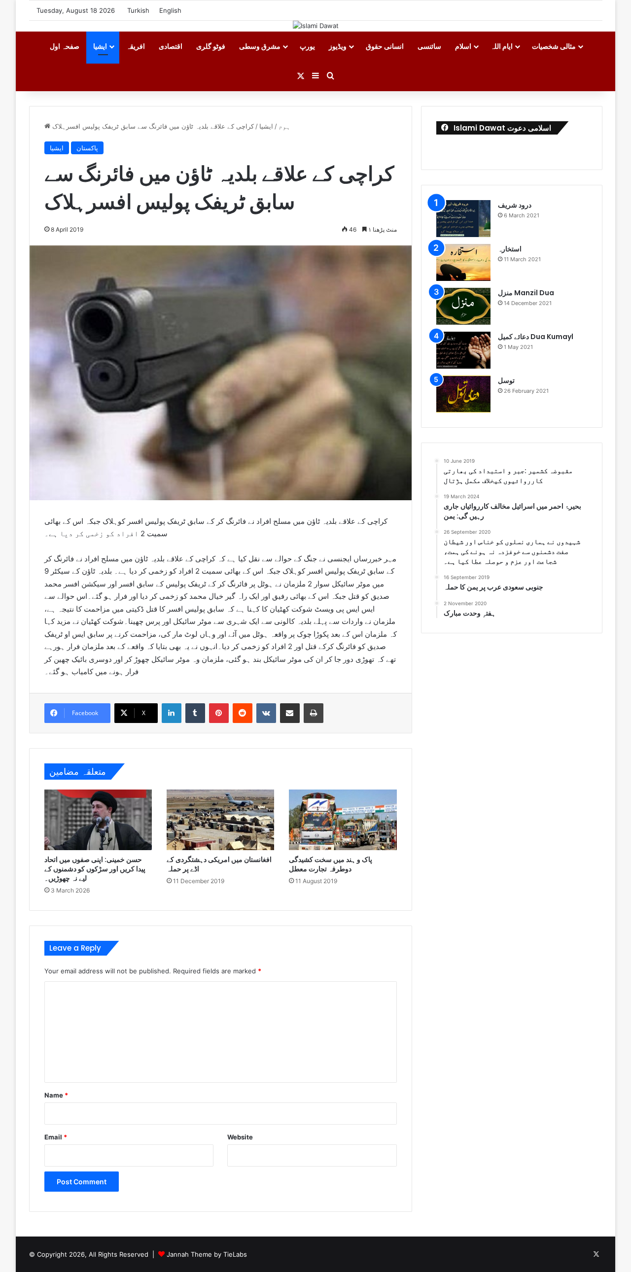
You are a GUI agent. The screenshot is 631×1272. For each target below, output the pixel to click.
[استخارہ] (463, 262)
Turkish (138, 10)
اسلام (463, 46)
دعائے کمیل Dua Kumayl (535, 337)
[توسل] (463, 394)
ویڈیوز (338, 46)
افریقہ (135, 46)
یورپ (307, 46)
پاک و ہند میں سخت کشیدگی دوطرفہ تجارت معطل (330, 864)
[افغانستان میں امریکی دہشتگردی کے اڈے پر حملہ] (220, 820)
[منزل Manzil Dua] (463, 306)
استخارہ (510, 249)
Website (240, 1137)
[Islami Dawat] (316, 25)
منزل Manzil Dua (526, 293)
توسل (506, 380)
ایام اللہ (502, 46)
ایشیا (100, 46)
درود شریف (514, 205)
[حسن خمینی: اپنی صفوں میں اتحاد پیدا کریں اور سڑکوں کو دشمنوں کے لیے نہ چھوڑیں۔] (98, 820)
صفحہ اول (64, 46)
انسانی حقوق (385, 46)
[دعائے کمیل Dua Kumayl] (463, 350)
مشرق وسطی (259, 46)
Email (55, 1137)
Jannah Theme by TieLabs (207, 1254)
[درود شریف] (463, 218)
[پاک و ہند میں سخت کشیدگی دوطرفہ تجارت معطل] (342, 820)
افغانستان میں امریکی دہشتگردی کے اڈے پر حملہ (219, 864)
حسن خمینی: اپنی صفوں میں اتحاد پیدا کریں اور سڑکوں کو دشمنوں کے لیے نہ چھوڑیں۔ (94, 869)
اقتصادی (170, 46)
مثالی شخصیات (554, 46)
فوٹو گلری (210, 46)
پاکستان (87, 148)
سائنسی (429, 46)
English (170, 10)
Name (56, 1095)
